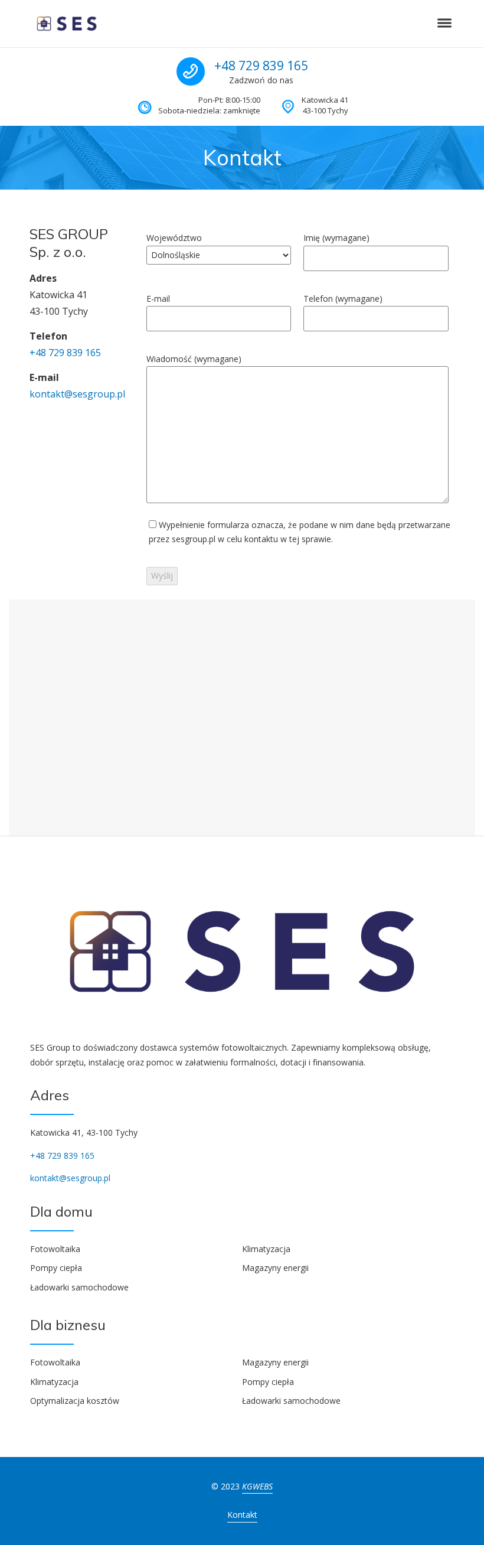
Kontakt (242, 1514)
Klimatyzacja (266, 1248)
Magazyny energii (275, 1267)
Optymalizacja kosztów (74, 1400)
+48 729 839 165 (261, 65)
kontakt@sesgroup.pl (77, 393)
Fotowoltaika (55, 1248)
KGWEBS (257, 1486)
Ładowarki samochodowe (79, 1287)
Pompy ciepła (56, 1267)
